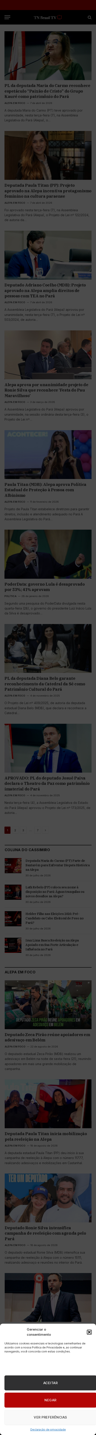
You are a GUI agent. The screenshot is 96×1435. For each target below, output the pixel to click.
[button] (89, 1332)
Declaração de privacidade (48, 1429)
